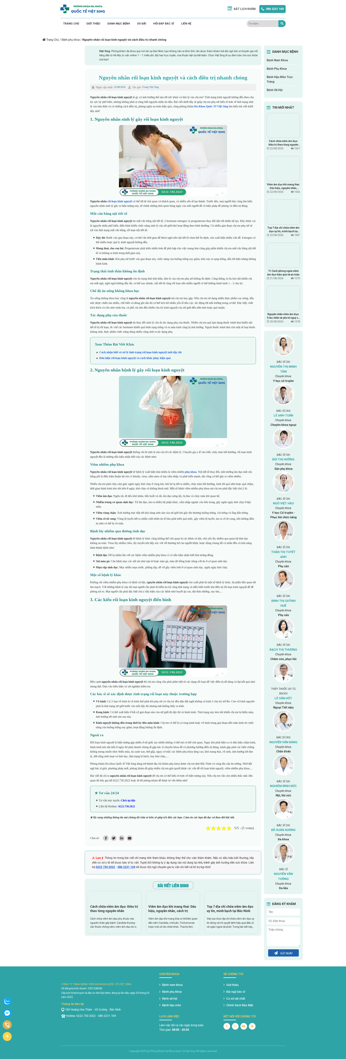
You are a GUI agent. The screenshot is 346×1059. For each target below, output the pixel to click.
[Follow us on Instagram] (235, 1026)
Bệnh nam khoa (172, 985)
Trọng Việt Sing (150, 87)
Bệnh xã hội (169, 998)
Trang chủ (71, 23)
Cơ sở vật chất (235, 998)
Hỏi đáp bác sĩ (163, 23)
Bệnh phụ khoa (70, 39)
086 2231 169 (275, 9)
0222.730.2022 (126, 806)
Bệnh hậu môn (171, 1005)
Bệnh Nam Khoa (277, 60)
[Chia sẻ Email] (129, 838)
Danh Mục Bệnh (118, 23)
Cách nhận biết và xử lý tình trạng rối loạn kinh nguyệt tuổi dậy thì (140, 352)
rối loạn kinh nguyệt (119, 201)
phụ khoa (191, 471)
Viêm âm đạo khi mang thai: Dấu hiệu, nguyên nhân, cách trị (172, 909)
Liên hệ (186, 23)
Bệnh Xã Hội (275, 90)
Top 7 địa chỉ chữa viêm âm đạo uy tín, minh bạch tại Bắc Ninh (230, 909)
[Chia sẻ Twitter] (114, 838)
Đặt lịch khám (245, 9)
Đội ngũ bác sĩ (235, 991)
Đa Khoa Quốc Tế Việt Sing (211, 106)
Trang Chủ (52, 39)
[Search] (282, 23)
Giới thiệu (93, 23)
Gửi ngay (286, 953)
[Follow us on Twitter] (252, 1026)
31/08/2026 (119, 87)
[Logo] (82, 9)
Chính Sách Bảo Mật (239, 1005)
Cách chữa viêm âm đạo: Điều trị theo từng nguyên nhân (114, 909)
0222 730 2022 (105, 867)
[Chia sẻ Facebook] (106, 838)
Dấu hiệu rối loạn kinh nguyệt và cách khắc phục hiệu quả (135, 358)
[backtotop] (7, 1036)
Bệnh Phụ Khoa (277, 68)
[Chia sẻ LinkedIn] (122, 838)
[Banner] (48, 31)
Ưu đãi (141, 23)
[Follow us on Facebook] (226, 1026)
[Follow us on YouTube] (243, 1026)
